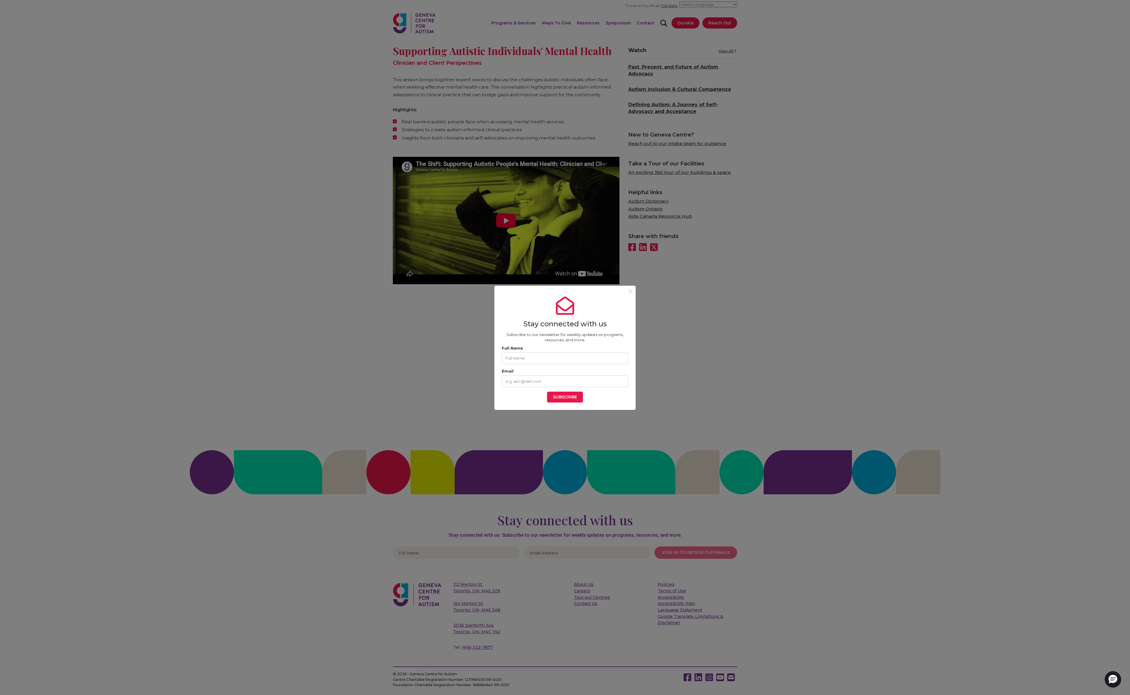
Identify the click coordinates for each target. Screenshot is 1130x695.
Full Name (512, 348)
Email (508, 371)
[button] (1113, 679)
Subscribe (565, 397)
